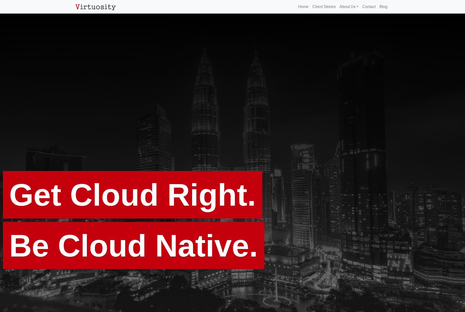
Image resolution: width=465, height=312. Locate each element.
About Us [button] (348, 7)
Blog (384, 7)
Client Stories (324, 7)
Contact (369, 7)
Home (303, 7)
